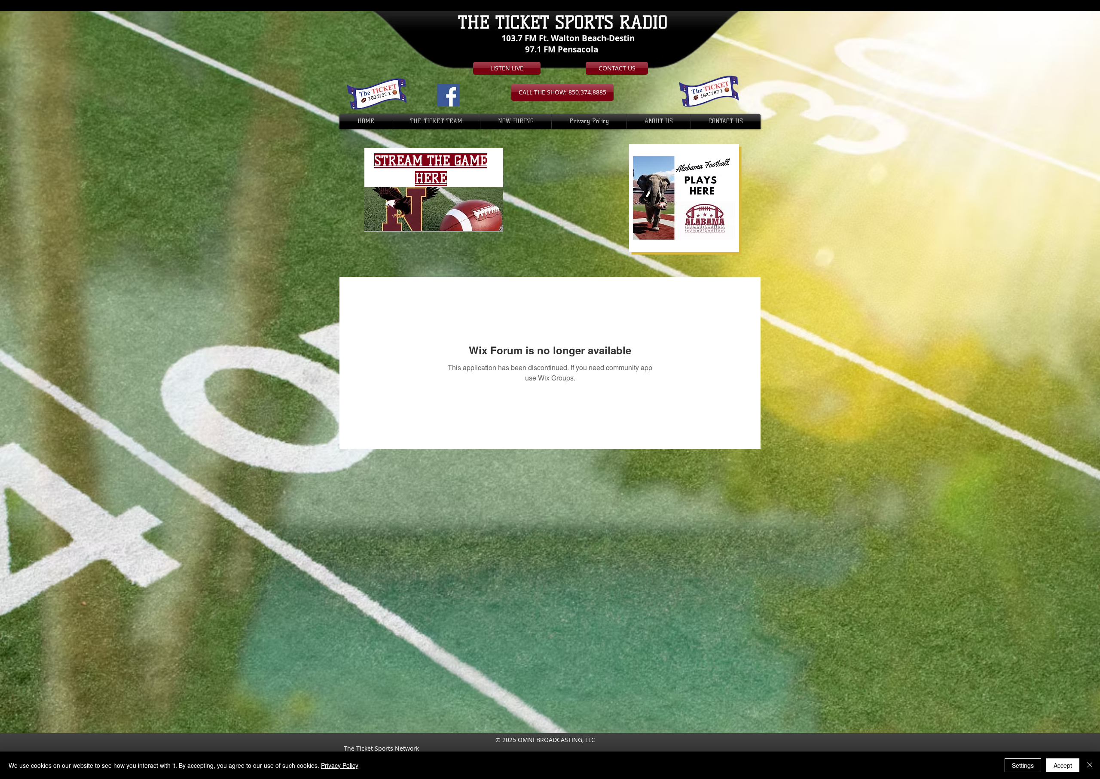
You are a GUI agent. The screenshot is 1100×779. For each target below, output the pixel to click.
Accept (1063, 765)
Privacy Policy (339, 765)
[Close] (1090, 765)
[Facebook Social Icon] (448, 95)
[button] (562, 92)
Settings (1023, 765)
